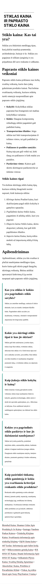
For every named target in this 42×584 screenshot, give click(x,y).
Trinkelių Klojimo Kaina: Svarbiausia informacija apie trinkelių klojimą (18, 537)
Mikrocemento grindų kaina (20, 549)
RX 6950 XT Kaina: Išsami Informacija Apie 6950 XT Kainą (20, 553)
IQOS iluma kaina (27, 541)
